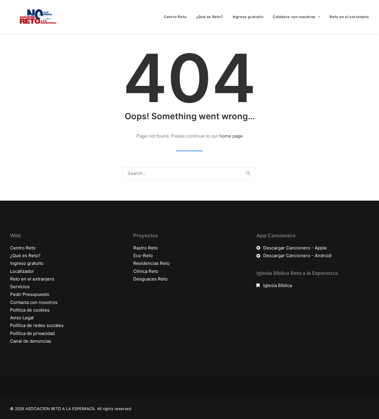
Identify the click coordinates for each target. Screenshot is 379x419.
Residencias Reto (151, 263)
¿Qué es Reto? (209, 16)
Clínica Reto (145, 271)
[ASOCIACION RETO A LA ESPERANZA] (36, 17)
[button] (248, 173)
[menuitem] (177, 17)
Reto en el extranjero (349, 16)
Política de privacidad (32, 333)
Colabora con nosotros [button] (294, 16)
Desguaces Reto (150, 279)
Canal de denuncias (30, 341)
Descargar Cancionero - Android (297, 255)
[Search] (189, 173)
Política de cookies (29, 310)
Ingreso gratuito (248, 16)
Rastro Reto (145, 248)
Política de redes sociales (37, 325)
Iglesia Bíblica (277, 285)
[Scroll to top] (367, 396)
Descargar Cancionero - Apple (295, 248)
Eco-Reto (143, 255)
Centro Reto (175, 16)
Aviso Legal (22, 317)
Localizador (22, 271)
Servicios (20, 286)
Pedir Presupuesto (29, 294)
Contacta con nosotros (33, 302)
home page (231, 136)
